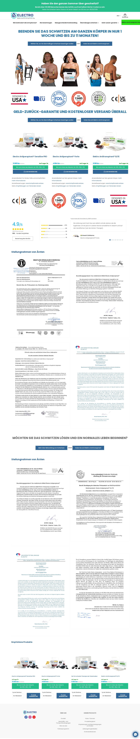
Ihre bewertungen (46, 23)
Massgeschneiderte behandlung (66, 23)
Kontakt (63, 718)
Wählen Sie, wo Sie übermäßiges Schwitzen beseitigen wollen (52, 44)
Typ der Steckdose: (17, 692)
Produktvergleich (90, 721)
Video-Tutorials (90, 718)
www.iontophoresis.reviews (34, 183)
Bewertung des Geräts (22, 239)
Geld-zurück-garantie (109, 23)
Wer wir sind (63, 726)
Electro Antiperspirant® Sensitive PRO (23, 676)
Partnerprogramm (63, 729)
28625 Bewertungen (17, 231)
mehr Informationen (19, 181)
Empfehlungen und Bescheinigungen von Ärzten (90, 725)
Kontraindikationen (90, 732)
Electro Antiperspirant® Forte (51, 676)
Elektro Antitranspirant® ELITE (110, 676)
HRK (118, 16)
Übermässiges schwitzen (88, 23)
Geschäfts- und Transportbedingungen (63, 722)
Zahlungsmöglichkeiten (90, 729)
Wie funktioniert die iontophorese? (25, 23)
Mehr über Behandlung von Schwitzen (51, 448)
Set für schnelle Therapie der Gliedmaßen (84, 676)
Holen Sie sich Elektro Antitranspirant (96, 44)
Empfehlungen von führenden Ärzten (28, 186)
